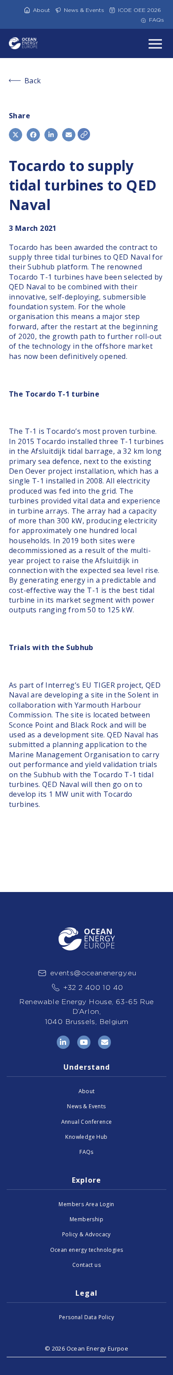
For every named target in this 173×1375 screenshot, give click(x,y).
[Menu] (155, 43)
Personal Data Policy (86, 1317)
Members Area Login (86, 1204)
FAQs (156, 19)
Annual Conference (86, 1122)
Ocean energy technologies (86, 1250)
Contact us (86, 1265)
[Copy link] (84, 134)
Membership (86, 1219)
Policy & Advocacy (86, 1234)
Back (32, 81)
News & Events (84, 10)
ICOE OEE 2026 (139, 10)
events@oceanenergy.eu (93, 973)
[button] (15, 134)
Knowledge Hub (86, 1137)
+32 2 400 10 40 (93, 987)
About (41, 10)
